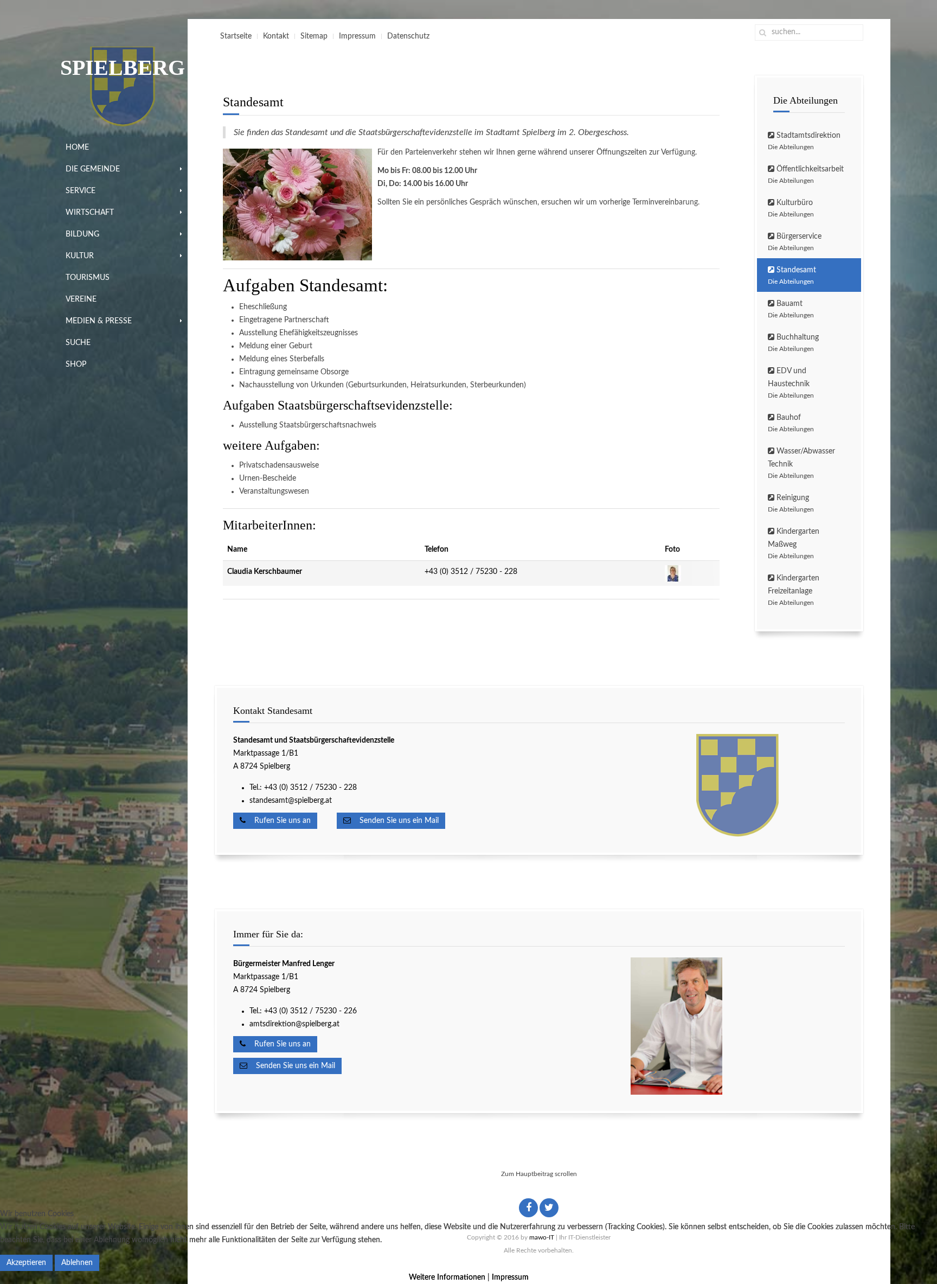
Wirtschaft (90, 212)
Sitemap (314, 36)
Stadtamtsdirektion (804, 141)
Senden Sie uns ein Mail (395, 821)
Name (237, 549)
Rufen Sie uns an (278, 821)
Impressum (357, 36)
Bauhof (791, 423)
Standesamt (792, 275)
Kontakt (276, 36)
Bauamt (791, 309)
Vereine (81, 299)
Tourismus (88, 278)
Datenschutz (408, 36)
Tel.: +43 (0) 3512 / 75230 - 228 (303, 787)
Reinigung (791, 503)
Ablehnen (77, 1263)
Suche (78, 343)
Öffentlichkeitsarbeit (806, 174)
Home (77, 147)
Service (80, 191)
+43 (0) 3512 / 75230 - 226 (311, 1011)
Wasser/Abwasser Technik (801, 463)
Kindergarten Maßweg (793, 543)
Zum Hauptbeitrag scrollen (539, 1174)
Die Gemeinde (93, 169)
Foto (672, 549)
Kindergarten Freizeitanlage (793, 590)
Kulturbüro (791, 208)
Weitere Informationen (447, 1277)
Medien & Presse (99, 321)
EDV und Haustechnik (791, 383)
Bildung (82, 234)
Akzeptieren (26, 1263)
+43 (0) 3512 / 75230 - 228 (471, 572)
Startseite (236, 36)
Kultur (80, 256)
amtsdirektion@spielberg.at (294, 1024)
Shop (76, 364)
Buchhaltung (793, 343)
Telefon (436, 549)
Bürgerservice (795, 242)
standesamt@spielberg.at (290, 800)
